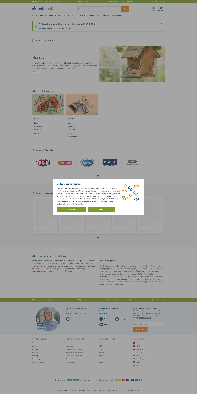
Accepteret (71, 209)
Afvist (101, 209)
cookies (72, 201)
